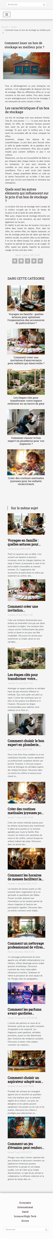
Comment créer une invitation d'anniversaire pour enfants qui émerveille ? (26, 360)
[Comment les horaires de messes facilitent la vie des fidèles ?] (26, 858)
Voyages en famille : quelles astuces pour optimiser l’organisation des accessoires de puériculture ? (26, 318)
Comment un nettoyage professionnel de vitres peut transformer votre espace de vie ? (26, 949)
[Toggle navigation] (6, 14)
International (25, 1207)
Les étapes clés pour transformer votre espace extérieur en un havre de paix (26, 400)
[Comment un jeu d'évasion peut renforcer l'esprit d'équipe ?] (26, 1127)
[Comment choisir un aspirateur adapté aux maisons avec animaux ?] (26, 1060)
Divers (14, 26)
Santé (25, 1211)
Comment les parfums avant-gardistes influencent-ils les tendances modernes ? (25, 1015)
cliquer (28, 120)
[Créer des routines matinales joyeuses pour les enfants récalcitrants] (26, 462)
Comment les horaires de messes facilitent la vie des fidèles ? (24, 879)
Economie (25, 1202)
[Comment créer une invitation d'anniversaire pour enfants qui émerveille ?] (26, 341)
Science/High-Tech (25, 1216)
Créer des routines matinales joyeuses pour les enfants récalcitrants (26, 481)
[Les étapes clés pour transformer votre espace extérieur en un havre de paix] (26, 382)
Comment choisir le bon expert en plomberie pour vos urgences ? (26, 440)
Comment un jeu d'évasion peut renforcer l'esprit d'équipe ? (26, 1148)
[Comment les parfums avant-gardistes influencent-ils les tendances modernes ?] (26, 992)
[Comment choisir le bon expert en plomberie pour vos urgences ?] (26, 422)
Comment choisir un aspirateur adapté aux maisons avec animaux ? (25, 1083)
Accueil (5, 26)
